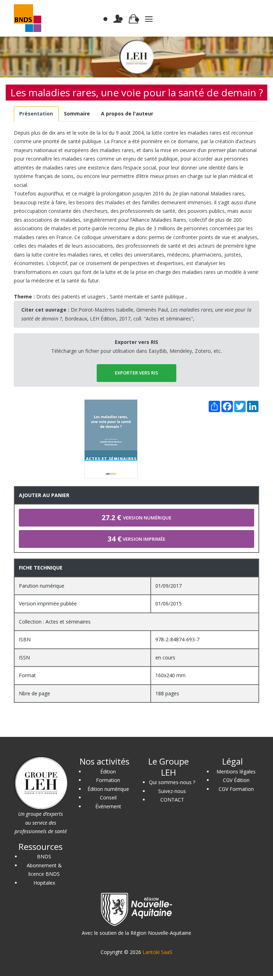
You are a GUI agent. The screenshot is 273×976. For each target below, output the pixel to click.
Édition (108, 771)
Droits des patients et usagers (71, 296)
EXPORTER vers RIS (136, 373)
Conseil (108, 797)
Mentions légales (236, 771)
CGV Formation (236, 789)
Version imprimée (136, 539)
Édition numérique (108, 789)
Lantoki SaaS (157, 952)
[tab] (36, 114)
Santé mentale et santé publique (147, 296)
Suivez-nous (172, 791)
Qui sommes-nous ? (172, 782)
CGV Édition (236, 780)
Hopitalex (44, 882)
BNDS (44, 856)
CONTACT (172, 799)
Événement (108, 806)
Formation (108, 780)
